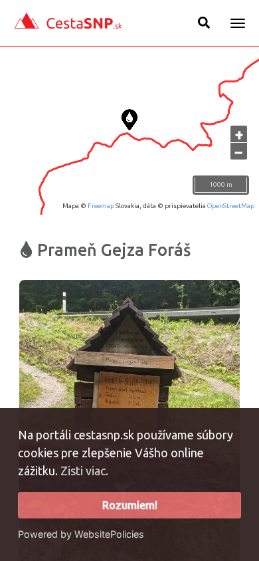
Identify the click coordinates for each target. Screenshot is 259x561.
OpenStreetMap (230, 205)
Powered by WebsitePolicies (81, 534)
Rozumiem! (129, 505)
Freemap (101, 205)
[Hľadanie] (204, 22)
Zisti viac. (84, 470)
